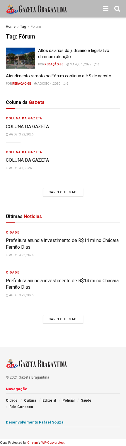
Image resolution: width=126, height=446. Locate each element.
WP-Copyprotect (52, 443)
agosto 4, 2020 (48, 83)
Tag (23, 27)
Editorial (49, 400)
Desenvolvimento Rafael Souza (35, 422)
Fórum (36, 27)
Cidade (12, 232)
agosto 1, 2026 (20, 168)
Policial (68, 400)
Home (11, 27)
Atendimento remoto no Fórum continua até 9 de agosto (58, 76)
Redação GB (54, 64)
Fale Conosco (21, 407)
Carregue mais (63, 192)
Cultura (30, 400)
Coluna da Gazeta (24, 118)
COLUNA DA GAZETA (27, 126)
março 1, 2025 (80, 64)
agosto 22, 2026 (20, 134)
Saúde (86, 400)
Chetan (32, 443)
